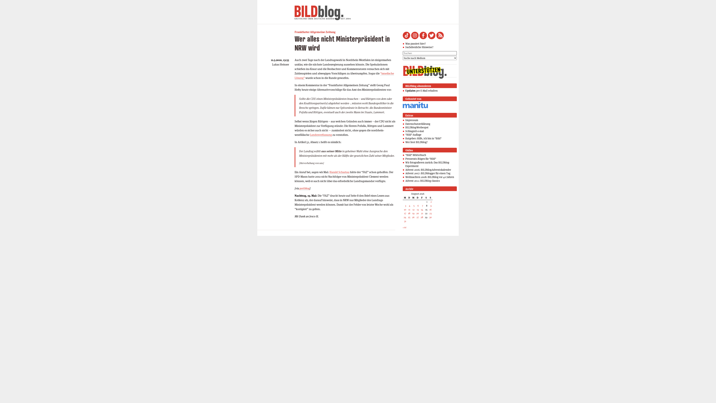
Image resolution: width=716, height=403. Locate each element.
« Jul (404, 227)
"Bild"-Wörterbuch (415, 155)
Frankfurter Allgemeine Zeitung (315, 32)
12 (413, 209)
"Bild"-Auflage (413, 134)
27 (418, 217)
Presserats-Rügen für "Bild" (420, 158)
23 (430, 213)
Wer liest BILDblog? (416, 142)
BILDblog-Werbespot (416, 127)
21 (422, 213)
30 (430, 217)
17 (405, 213)
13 (418, 209)
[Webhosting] (415, 107)
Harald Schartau (339, 172)
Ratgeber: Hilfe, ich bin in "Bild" (423, 138)
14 (422, 209)
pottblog (305, 188)
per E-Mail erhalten (421, 90)
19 (413, 213)
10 (405, 209)
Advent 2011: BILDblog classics (422, 180)
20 (417, 213)
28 (422, 217)
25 (409, 217)
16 (430, 209)
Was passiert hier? (415, 43)
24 (405, 217)
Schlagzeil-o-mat (414, 131)
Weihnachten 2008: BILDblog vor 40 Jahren (429, 177)
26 (413, 217)
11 (409, 209)
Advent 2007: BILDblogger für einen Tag (427, 173)
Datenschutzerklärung (417, 124)
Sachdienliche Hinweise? (419, 47)
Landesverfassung (321, 135)
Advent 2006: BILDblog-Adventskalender (428, 169)
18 (409, 213)
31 (405, 221)
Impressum (411, 120)
